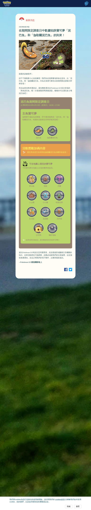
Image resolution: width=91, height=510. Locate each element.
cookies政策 (60, 499)
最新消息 (30, 20)
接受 (78, 506)
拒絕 (68, 506)
